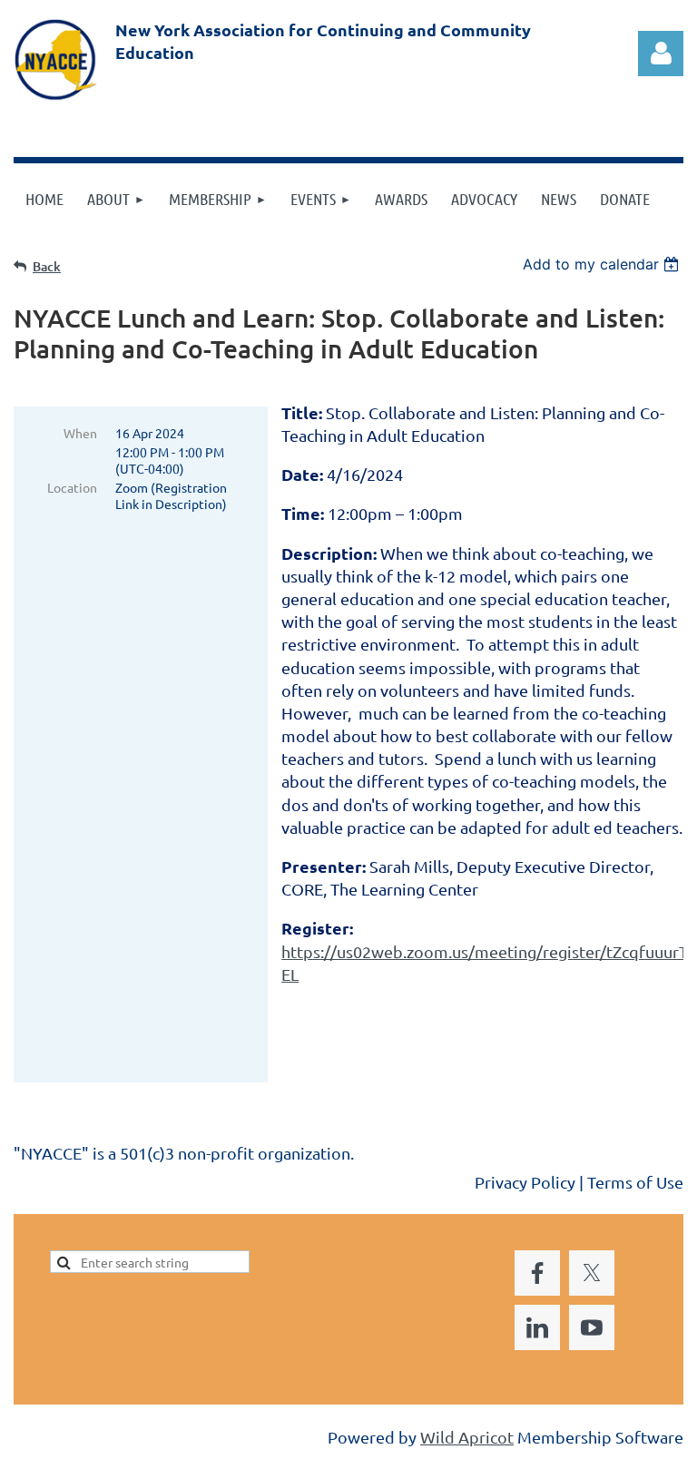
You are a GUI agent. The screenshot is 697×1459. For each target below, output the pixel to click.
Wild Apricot (467, 1436)
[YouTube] (149, 1183)
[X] (67, 1183)
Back (47, 266)
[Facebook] (26, 1183)
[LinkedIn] (108, 1183)
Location (72, 487)
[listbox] (603, 264)
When (80, 433)
